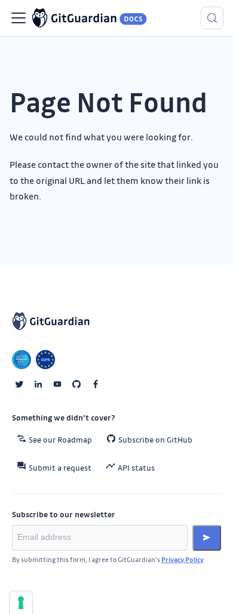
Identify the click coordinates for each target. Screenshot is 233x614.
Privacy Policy (182, 559)
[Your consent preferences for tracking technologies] (21, 602)
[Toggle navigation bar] (18, 18)
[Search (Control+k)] (212, 18)
